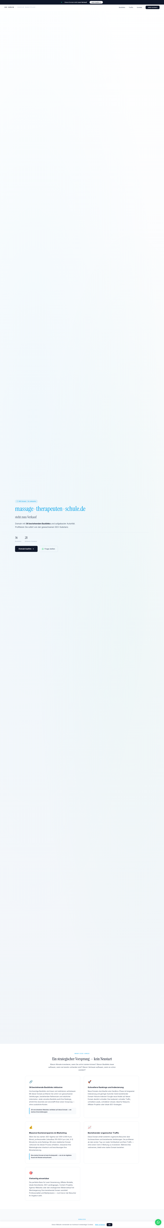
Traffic (131, 7)
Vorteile (139, 7)
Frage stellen (50, 549)
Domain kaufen (25, 549)
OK (109, 1225)
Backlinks (122, 7)
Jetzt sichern (152, 7)
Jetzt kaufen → (96, 2)
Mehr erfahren (100, 1224)
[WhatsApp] (158, 1222)
